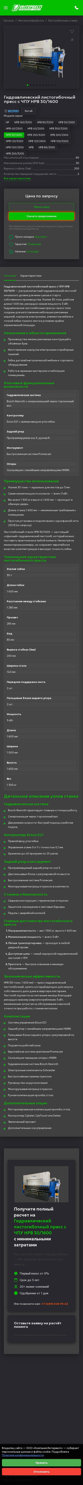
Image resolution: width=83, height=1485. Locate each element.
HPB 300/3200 (58, 128)
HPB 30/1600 (14, 135)
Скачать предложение (42, 215)
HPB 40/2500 (14, 128)
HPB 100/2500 (15, 147)
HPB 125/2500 (37, 141)
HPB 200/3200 (15, 153)
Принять (42, 1462)
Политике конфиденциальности (23, 1455)
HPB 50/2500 (66, 122)
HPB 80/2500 (47, 147)
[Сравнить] (72, 39)
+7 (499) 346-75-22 (54, 1304)
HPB (31, 147)
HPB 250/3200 (36, 135)
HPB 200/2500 (59, 135)
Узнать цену (41, 207)
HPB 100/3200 (60, 141)
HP (7, 122)
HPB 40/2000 (36, 128)
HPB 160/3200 (23, 122)
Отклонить (42, 1471)
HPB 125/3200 (14, 141)
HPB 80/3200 (45, 122)
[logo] (27, 8)
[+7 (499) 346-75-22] (77, 8)
